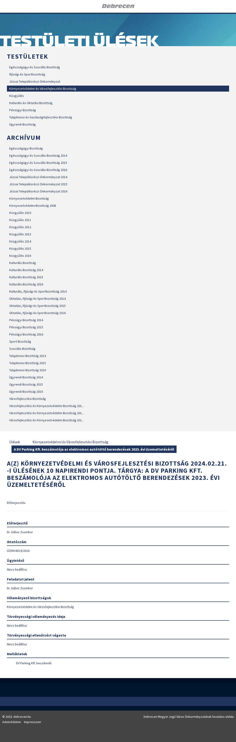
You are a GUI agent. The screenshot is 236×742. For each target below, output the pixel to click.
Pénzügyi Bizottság (22, 110)
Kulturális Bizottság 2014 (26, 270)
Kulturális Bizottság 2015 (26, 277)
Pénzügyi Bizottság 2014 (26, 320)
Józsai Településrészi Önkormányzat (34, 81)
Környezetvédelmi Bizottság (29, 198)
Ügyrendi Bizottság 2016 (26, 391)
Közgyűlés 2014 (20, 241)
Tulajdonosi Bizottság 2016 (27, 370)
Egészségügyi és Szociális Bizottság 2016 (38, 170)
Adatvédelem (11, 722)
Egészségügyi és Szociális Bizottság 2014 (38, 155)
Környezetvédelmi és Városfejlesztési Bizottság (42, 89)
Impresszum (32, 722)
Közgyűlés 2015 (20, 248)
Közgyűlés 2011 (20, 220)
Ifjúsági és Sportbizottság (27, 74)
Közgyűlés (16, 96)
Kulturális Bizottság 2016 (26, 284)
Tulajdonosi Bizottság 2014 (27, 356)
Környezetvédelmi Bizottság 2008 (32, 205)
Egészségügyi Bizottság (26, 148)
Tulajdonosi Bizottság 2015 (27, 363)
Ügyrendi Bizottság (22, 124)
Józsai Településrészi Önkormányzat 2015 (38, 184)
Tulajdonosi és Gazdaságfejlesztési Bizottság (40, 117)
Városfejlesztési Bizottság (27, 399)
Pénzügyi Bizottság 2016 (26, 334)
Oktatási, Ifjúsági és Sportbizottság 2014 (37, 298)
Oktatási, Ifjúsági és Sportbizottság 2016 (37, 313)
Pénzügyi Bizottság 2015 (26, 327)
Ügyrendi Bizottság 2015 (26, 384)
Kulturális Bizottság (22, 263)
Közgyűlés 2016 (20, 256)
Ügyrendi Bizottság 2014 (26, 377)
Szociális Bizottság (22, 349)
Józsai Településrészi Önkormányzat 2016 (38, 191)
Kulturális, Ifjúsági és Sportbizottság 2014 (38, 291)
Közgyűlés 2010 (20, 213)
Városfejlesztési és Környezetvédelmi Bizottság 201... (46, 406)
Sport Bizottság (20, 341)
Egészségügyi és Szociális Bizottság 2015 (38, 163)
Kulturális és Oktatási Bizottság (31, 103)
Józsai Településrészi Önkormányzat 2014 (38, 177)
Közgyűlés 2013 (20, 234)
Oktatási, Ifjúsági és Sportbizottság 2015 (37, 306)
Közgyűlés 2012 (20, 227)
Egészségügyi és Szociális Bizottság (34, 67)
